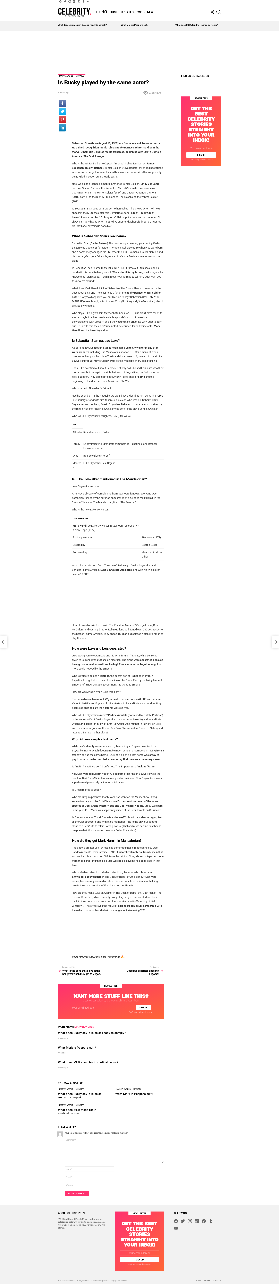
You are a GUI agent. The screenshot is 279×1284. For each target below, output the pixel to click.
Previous (59, 26)
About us (217, 1280)
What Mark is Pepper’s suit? (134, 25)
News (151, 12)
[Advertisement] (139, 50)
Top (101, 12)
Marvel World (84, 1026)
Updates (127, 12)
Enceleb (207, 1280)
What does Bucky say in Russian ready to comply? (82, 25)
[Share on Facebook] (62, 103)
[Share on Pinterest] (62, 119)
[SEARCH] (218, 12)
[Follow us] (212, 12)
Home (114, 12)
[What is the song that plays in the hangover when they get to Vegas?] (3, 642)
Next (219, 26)
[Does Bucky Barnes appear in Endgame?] (275, 642)
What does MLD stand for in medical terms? (196, 25)
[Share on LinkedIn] (62, 127)
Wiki (140, 12)
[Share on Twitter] (62, 111)
